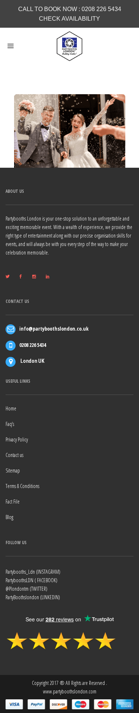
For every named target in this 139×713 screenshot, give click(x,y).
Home (11, 408)
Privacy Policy (17, 439)
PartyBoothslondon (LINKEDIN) (33, 597)
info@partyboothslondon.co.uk (54, 328)
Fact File (13, 501)
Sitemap (13, 470)
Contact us (14, 454)
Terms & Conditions (22, 485)
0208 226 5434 (101, 9)
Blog (9, 517)
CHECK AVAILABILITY (69, 19)
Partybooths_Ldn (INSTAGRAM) (33, 571)
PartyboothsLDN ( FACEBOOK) (31, 580)
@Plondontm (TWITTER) (26, 588)
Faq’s (10, 423)
